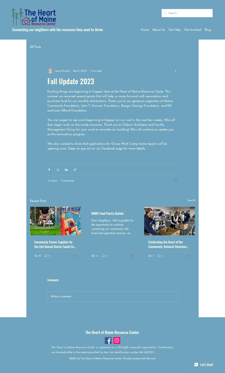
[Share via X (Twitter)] (57, 169)
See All (191, 200)
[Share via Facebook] (49, 169)
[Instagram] (116, 340)
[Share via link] (75, 169)
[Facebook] (108, 340)
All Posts (35, 46)
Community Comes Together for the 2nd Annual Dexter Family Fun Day (55, 244)
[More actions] (175, 71)
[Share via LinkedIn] (66, 169)
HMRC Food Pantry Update (107, 213)
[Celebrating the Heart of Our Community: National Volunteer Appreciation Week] (169, 221)
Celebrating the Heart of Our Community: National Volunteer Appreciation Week (167, 244)
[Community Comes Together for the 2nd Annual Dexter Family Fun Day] (55, 221)
